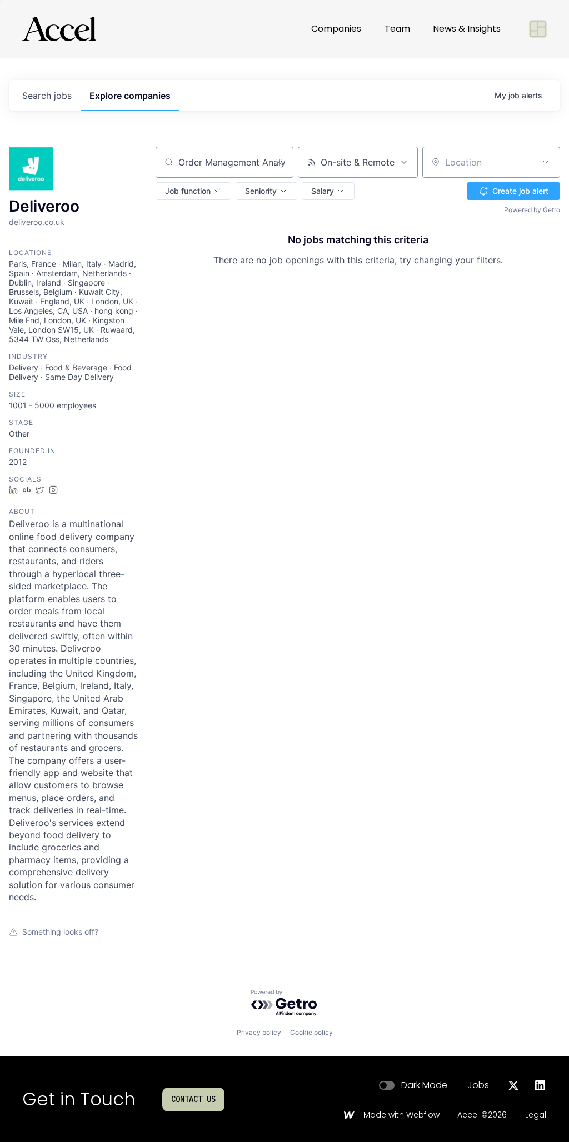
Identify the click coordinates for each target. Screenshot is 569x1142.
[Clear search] (279, 162)
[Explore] (538, 29)
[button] (193, 191)
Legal (535, 1115)
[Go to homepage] (59, 29)
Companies (336, 28)
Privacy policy (259, 1032)
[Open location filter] (545, 162)
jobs (47, 95)
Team (397, 28)
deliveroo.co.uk (36, 222)
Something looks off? (60, 931)
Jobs (478, 1085)
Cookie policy (311, 1032)
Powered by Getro (532, 210)
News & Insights (467, 28)
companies (130, 95)
